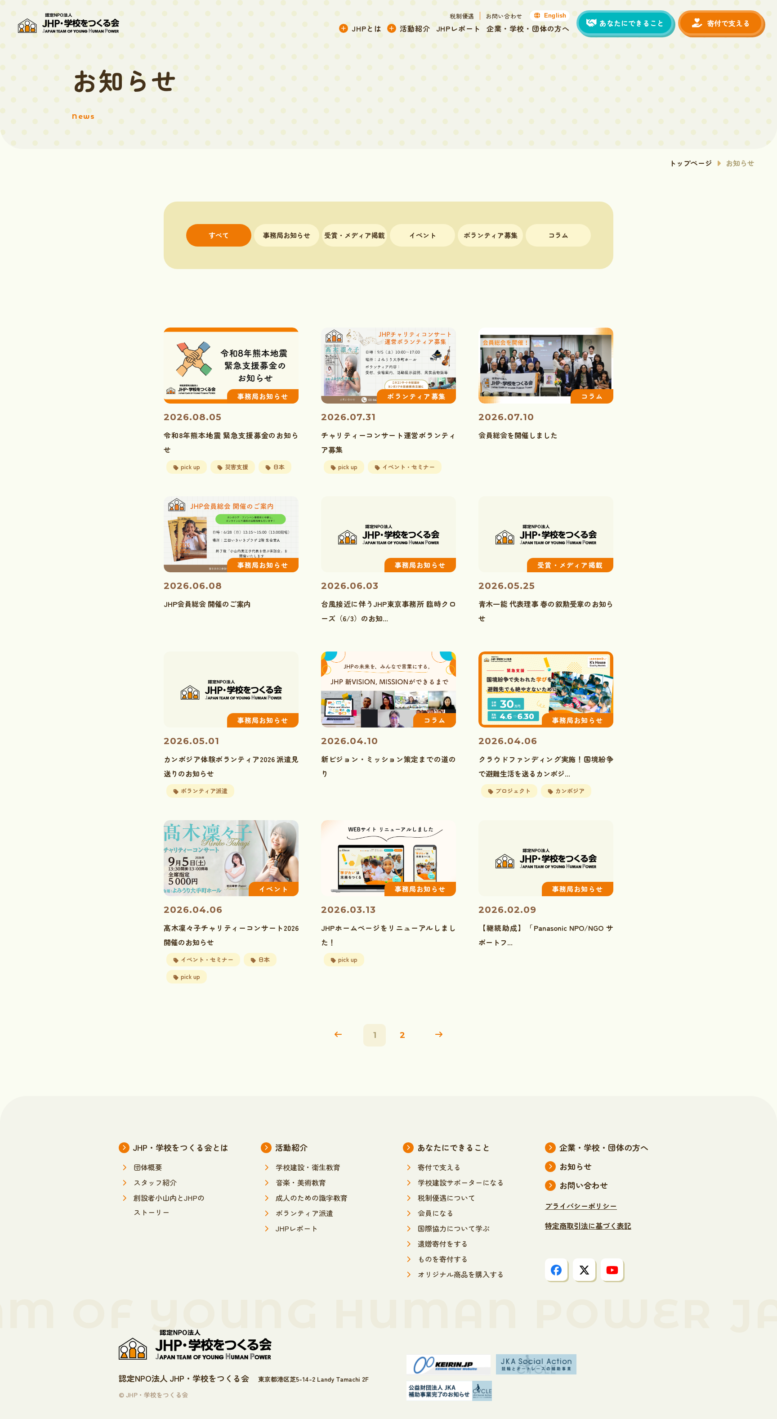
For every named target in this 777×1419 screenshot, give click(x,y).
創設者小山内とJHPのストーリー (169, 1204)
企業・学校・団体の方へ (528, 28)
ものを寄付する (443, 1258)
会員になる (436, 1213)
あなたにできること (453, 1147)
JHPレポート (458, 28)
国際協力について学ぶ (454, 1228)
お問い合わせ (504, 16)
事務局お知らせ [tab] (286, 235)
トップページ (690, 162)
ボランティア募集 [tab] (491, 235)
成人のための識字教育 (312, 1197)
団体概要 (148, 1167)
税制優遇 (462, 16)
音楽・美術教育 (301, 1182)
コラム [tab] (558, 235)
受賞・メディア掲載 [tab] (354, 235)
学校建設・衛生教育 (308, 1167)
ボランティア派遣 (304, 1213)
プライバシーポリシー (581, 1205)
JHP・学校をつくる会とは (180, 1147)
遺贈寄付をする (443, 1243)
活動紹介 (415, 28)
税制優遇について (446, 1197)
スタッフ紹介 (155, 1182)
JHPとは (366, 28)
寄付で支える (439, 1167)
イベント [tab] (422, 235)
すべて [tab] (219, 235)
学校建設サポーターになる (461, 1182)
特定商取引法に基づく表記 (588, 1225)
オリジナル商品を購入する (461, 1274)
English (555, 15)
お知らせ (575, 1166)
